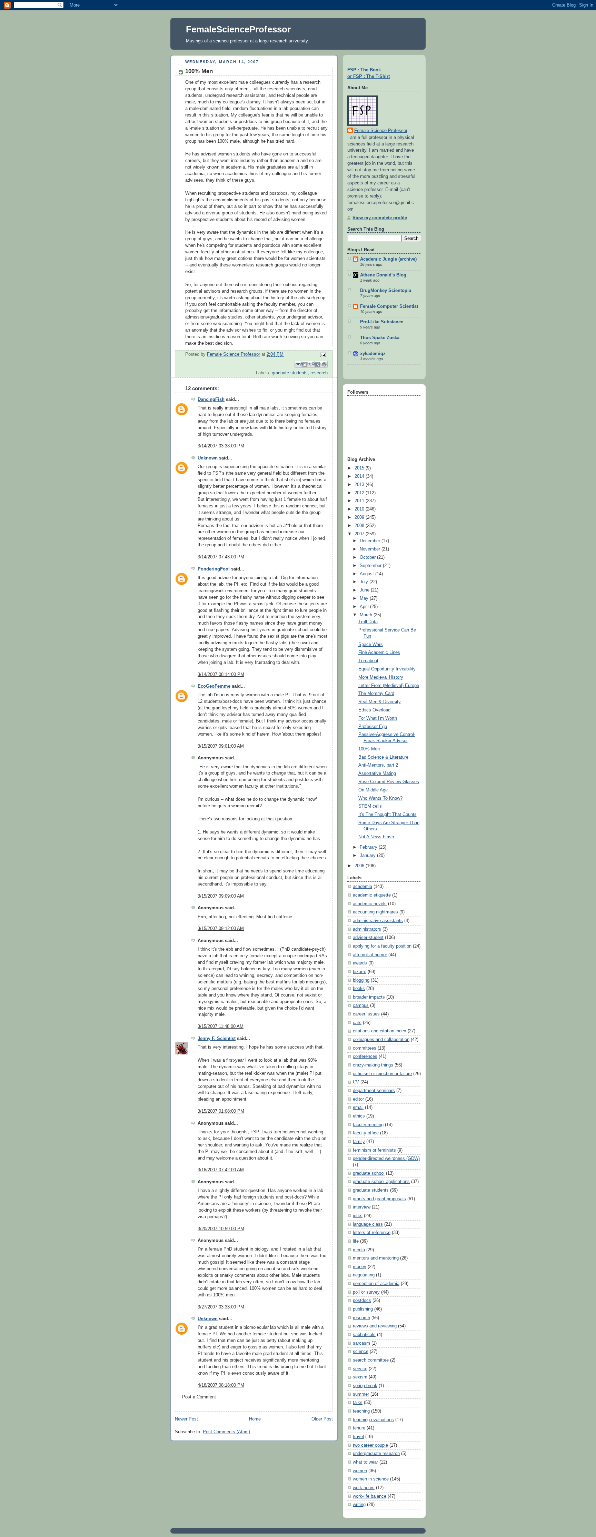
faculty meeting (368, 1124)
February (369, 847)
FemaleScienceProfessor (238, 29)
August (367, 574)
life (356, 1241)
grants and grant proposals (379, 1198)
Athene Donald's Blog (383, 275)
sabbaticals (364, 1334)
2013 (360, 484)
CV (356, 1082)
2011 (360, 500)
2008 (360, 525)
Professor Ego (372, 726)
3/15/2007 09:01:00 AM (221, 746)
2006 (360, 865)
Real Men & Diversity (379, 701)
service (360, 1368)
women (360, 1470)
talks (357, 1402)
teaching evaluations (373, 1419)
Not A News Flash (376, 837)
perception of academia (376, 1283)
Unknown (208, 458)
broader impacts (369, 997)
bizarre (359, 971)
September (371, 565)
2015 (360, 468)
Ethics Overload (374, 710)
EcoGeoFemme (214, 686)
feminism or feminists (374, 1150)
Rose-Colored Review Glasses (388, 781)
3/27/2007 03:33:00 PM (221, 1307)
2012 (360, 493)
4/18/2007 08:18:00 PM (221, 1385)
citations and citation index (379, 1031)
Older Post (322, 1419)
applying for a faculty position (382, 946)
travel (358, 1436)
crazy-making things (373, 1065)
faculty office (366, 1133)
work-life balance (369, 1496)
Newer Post (186, 1419)
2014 (360, 476)
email (358, 1107)
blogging (361, 980)
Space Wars (370, 644)
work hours (364, 1487)
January (368, 855)
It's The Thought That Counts (387, 814)
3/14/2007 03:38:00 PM (221, 446)
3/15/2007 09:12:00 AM (221, 928)
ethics (359, 1116)
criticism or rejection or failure (382, 1073)
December (370, 540)
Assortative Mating (377, 773)
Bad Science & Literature (383, 757)
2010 (360, 509)
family (359, 1141)
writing (359, 1504)
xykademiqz (373, 353)
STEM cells (370, 806)
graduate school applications (381, 1181)
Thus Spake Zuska (379, 337)
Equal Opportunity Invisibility (387, 669)
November (370, 549)
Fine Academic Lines (379, 652)
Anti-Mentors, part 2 (378, 765)
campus (361, 1005)
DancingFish (211, 399)
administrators (367, 929)
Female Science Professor (380, 130)
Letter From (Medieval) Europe (388, 685)
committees (364, 1048)
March (367, 615)
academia (362, 886)
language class (368, 1224)
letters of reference (371, 1232)
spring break (365, 1385)
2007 (360, 534)
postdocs (362, 1300)
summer (361, 1394)
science (360, 1351)
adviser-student (368, 937)
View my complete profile (379, 217)
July (364, 581)
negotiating (364, 1275)
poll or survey (366, 1292)
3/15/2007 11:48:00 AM (221, 1026)
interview (361, 1207)
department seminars (374, 1090)
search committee (371, 1360)
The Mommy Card (376, 693)
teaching (361, 1411)
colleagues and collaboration (381, 1039)
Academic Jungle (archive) (388, 259)
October (368, 557)
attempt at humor (370, 954)
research (319, 373)
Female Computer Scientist (389, 306)
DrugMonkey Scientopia (385, 290)
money (359, 1266)
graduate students (290, 373)
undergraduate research (376, 1453)
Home (255, 1419)
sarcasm (361, 1343)
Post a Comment (199, 1397)
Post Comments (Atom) (226, 1431)
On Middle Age (373, 790)
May (365, 598)
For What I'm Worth (377, 718)
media (359, 1249)
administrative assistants (378, 920)
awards (360, 963)
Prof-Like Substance (381, 322)
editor (358, 1099)
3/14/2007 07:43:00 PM (221, 557)
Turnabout (368, 660)
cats (357, 1022)
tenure (359, 1428)
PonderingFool (214, 569)
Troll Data (368, 621)
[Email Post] (322, 354)
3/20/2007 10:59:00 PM (221, 1228)
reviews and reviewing (375, 1326)
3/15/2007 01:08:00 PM (221, 1111)
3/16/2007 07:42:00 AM (221, 1169)
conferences (365, 1056)
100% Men (369, 749)
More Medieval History (380, 677)
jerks (357, 1215)
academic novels (370, 903)
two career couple (370, 1445)
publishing (363, 1309)
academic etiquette (372, 895)
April (365, 606)
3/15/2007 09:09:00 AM (221, 896)
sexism (360, 1377)
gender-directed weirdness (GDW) (386, 1158)
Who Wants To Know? (380, 798)
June (365, 590)
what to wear (365, 1462)
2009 (360, 517)
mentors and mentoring (376, 1258)
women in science (371, 1479)
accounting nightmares (375, 912)
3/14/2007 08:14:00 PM (221, 674)
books (359, 988)
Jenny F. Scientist (217, 1038)
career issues (366, 1014)
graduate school (369, 1173)
